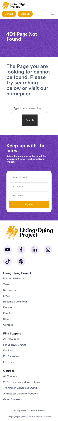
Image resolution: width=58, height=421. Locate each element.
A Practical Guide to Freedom (20, 393)
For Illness (9, 350)
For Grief (8, 362)
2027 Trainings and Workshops (21, 382)
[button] (52, 13)
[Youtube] (7, 249)
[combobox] (29, 108)
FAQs (6, 295)
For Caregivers (12, 356)
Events (7, 313)
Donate (7, 307)
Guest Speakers (12, 399)
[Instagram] (48, 249)
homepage (18, 94)
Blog (6, 318)
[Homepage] (15, 5)
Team (6, 284)
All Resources (11, 338)
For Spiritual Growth (15, 344)
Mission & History (13, 278)
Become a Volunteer (15, 301)
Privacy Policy (20, 410)
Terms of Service (37, 410)
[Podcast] (21, 261)
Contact (8, 324)
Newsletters (10, 290)
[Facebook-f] (21, 249)
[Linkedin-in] (34, 249)
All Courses (10, 376)
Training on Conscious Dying (20, 387)
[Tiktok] (7, 261)
